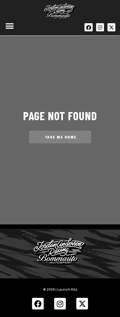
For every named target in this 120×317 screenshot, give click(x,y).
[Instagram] (100, 27)
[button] (9, 26)
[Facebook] (88, 27)
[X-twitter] (111, 27)
